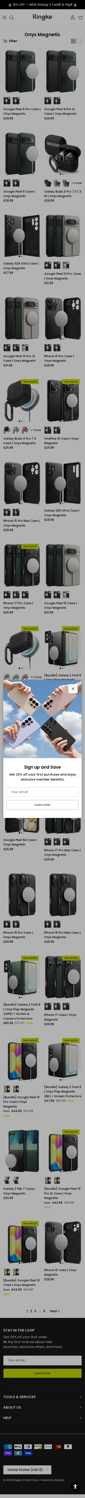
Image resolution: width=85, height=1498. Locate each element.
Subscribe (42, 805)
